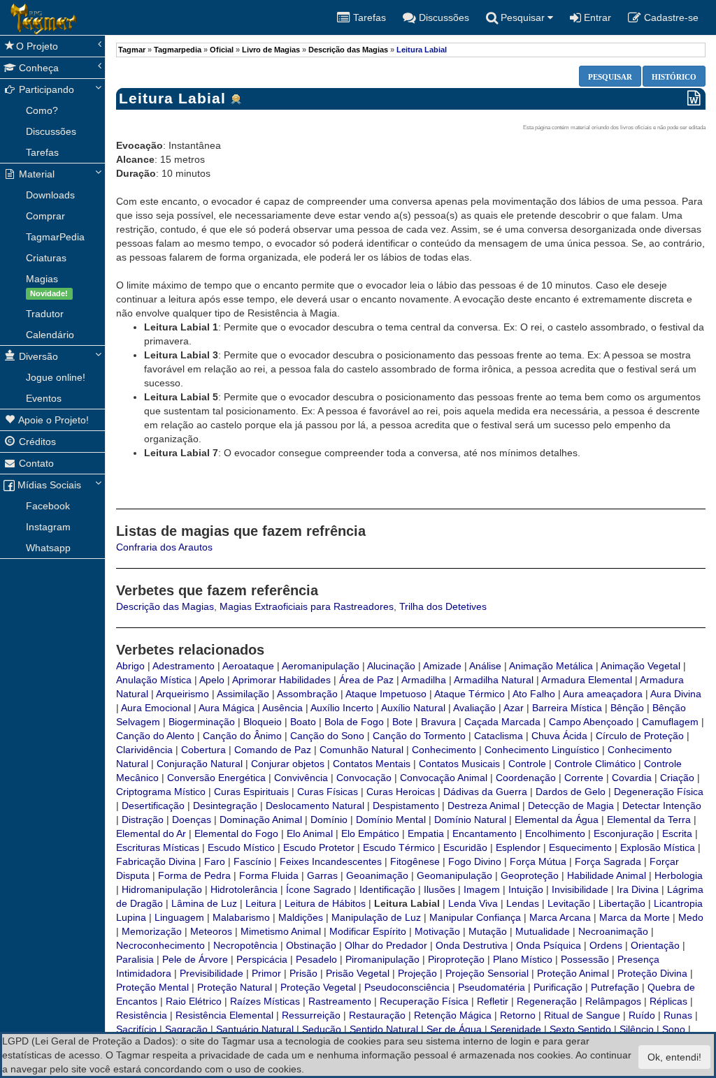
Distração (143, 819)
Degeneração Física (658, 791)
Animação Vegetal (640, 665)
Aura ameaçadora (603, 693)
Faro (214, 861)
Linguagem (179, 917)
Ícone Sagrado (318, 889)
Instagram (48, 526)
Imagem (482, 889)
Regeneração (547, 1001)
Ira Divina (638, 889)
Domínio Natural (470, 819)
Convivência (301, 777)
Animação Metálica (551, 665)
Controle (527, 763)
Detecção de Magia (571, 805)
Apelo (211, 679)
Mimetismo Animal (281, 931)
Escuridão (465, 847)
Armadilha (423, 679)
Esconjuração (624, 833)
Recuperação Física (424, 1001)
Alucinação (391, 665)
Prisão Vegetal (357, 973)
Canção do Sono (327, 735)
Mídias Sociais (48, 484)
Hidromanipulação (162, 889)
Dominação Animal (261, 819)
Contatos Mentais (371, 763)
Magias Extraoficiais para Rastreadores (307, 606)
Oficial (222, 49)
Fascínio (252, 861)
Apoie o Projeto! (52, 419)
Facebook (48, 505)
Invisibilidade (580, 889)
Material (35, 174)
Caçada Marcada (502, 721)
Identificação (387, 889)
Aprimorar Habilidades (281, 679)
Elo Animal (310, 833)
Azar (513, 707)
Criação (677, 777)
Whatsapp (48, 547)
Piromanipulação (382, 959)
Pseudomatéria (491, 987)
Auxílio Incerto (341, 707)
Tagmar (131, 49)
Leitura (260, 903)
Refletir (492, 1001)
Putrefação (615, 987)
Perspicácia (261, 959)
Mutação (487, 931)
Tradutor (45, 313)
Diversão (37, 356)
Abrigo (130, 665)
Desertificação (153, 805)
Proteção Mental (152, 987)
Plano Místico (522, 959)
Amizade (442, 665)
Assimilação (243, 693)
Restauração (377, 1015)
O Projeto (37, 46)
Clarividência (144, 749)
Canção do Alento (155, 735)
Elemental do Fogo (236, 833)
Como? (42, 110)
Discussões (51, 131)
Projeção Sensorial (487, 973)
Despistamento (406, 805)
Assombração (307, 693)
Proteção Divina (652, 973)
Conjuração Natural (200, 763)
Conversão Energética (216, 777)
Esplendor (518, 847)
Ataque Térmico (469, 693)
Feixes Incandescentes (331, 861)
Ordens (605, 945)
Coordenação (526, 777)
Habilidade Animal (606, 875)
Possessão (585, 959)
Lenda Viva (473, 903)
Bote (402, 721)
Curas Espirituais (251, 791)
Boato (303, 721)
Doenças (191, 819)
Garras (322, 875)
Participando (45, 89)
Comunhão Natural (361, 749)
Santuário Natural (255, 1029)
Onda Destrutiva (472, 945)
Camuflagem (670, 721)
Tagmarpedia (177, 49)
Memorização (152, 931)
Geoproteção (530, 875)
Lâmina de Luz (204, 903)
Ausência (282, 707)
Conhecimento (444, 749)
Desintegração (225, 805)
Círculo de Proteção (640, 735)
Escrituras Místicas (157, 847)
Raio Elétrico (194, 1001)
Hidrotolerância (244, 889)
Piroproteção (456, 959)
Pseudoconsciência (407, 987)
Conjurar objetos (287, 763)
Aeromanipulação (320, 665)
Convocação (364, 777)
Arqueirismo (182, 693)
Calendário (50, 334)
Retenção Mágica (453, 1015)
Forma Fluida (269, 875)
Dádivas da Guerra (485, 791)
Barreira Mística (567, 707)
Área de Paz (366, 679)
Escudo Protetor (319, 847)
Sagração (186, 1029)
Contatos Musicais (459, 763)
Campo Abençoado (591, 721)
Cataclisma (498, 735)
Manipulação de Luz (376, 917)
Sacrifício (136, 1029)
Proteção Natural (234, 987)
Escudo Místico (241, 847)
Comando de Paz (272, 749)
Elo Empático (370, 833)
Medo (690, 917)
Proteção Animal (573, 973)
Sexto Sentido (580, 1029)
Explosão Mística (657, 847)
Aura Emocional (156, 707)
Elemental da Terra (649, 819)
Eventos (44, 398)
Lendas (522, 903)
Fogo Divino (474, 861)
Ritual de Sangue (582, 1015)
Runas (678, 1015)
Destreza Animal (484, 805)
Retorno (518, 1015)
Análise (485, 665)
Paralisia (135, 959)
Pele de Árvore (195, 959)
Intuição (525, 889)
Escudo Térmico (399, 847)
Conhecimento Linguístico (542, 749)
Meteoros (211, 931)
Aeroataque (248, 665)
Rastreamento (339, 1001)
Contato (35, 463)
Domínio (329, 819)
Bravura (438, 721)
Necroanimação (613, 931)
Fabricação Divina (156, 861)
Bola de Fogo (354, 721)
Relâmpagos (613, 1001)
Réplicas (668, 1001)
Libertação (622, 903)
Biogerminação (202, 721)
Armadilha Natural (494, 679)
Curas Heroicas (400, 791)
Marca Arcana (560, 917)
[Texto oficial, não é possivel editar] (236, 99)
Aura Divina (675, 693)
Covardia (632, 777)
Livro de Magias (271, 49)
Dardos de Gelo (571, 791)
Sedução (321, 1029)
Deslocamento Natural (315, 805)
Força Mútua (538, 861)
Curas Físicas (327, 791)
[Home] (10, 17)
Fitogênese (415, 861)
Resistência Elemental (224, 1015)
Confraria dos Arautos (164, 547)
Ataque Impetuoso (386, 693)
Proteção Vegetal (318, 987)
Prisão (303, 973)
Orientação (655, 945)
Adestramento (183, 665)
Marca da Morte (634, 917)
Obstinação (311, 945)
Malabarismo (241, 917)
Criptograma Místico (161, 791)
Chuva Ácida (559, 735)
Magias (47, 285)
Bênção (627, 707)
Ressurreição (311, 1015)
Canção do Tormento (419, 735)
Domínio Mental (391, 819)
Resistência (141, 1015)
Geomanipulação (454, 875)
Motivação (437, 931)
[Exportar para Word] (694, 98)
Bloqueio (262, 721)
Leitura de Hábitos (325, 903)
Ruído (642, 1015)
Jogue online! (55, 377)
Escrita (677, 833)
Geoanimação (377, 875)
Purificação (558, 987)
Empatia (426, 833)
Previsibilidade (211, 973)
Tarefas (42, 152)
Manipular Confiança (475, 917)
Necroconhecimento (160, 945)
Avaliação (474, 707)
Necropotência (245, 945)
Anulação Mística (154, 679)
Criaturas (46, 257)
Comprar (45, 215)
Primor (266, 973)
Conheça (37, 67)
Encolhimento (555, 833)
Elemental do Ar (151, 833)
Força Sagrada (608, 861)
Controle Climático (595, 763)
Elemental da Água (557, 819)
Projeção (417, 973)
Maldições (300, 917)
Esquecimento (580, 847)
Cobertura (203, 749)
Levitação (568, 903)
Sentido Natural (384, 1029)
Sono (673, 1029)
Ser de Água (454, 1029)
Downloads (50, 195)
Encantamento (484, 833)
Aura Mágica (227, 707)
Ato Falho (534, 693)
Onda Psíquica (548, 945)
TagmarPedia (55, 236)
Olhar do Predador (386, 945)
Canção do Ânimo (242, 735)
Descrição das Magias (348, 49)
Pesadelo (316, 959)
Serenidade (515, 1029)
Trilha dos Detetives (443, 606)
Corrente (583, 777)
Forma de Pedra (194, 875)
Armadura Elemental (586, 679)
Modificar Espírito (367, 931)
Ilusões (439, 889)
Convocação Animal (443, 777)
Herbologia (678, 875)
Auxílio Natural (413, 707)
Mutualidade (542, 931)
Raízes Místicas (265, 1001)
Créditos (36, 441)
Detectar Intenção (661, 805)
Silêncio (637, 1029)
